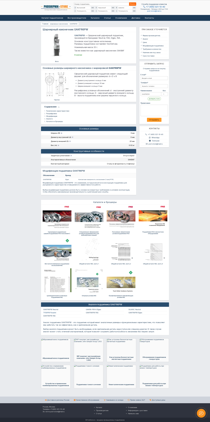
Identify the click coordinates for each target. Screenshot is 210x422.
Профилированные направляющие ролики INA (121, 296)
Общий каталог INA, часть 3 (153, 264)
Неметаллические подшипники (121, 384)
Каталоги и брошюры (54, 121)
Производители (102, 410)
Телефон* (144, 83)
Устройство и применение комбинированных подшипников (56, 384)
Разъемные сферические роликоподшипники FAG (121, 232)
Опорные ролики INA (89, 296)
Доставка (136, 18)
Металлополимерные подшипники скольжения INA (57, 264)
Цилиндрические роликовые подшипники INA (57, 296)
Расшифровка (51, 113)
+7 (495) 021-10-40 (155, 7)
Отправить (154, 120)
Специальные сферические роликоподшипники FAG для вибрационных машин (89, 233)
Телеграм (155, 141)
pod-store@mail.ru (154, 11)
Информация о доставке (137, 410)
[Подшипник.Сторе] (56, 7)
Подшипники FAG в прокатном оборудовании (153, 232)
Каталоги (95, 18)
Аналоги (49, 119)
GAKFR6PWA (47, 179)
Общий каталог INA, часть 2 (121, 264)
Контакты (149, 18)
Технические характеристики (57, 111)
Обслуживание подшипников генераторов (154, 358)
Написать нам (133, 413)
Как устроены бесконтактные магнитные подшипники (121, 358)
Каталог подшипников (52, 18)
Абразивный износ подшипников (56, 358)
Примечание (145, 103)
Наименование (153, 91)
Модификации (51, 116)
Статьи (107, 18)
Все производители (77, 18)
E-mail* (143, 75)
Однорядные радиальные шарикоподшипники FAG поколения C (57, 232)
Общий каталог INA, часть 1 (89, 264)
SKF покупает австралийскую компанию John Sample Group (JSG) (89, 358)
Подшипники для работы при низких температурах (154, 384)
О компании (121, 18)
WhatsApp (155, 138)
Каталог (99, 407)
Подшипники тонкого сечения (88, 384)
